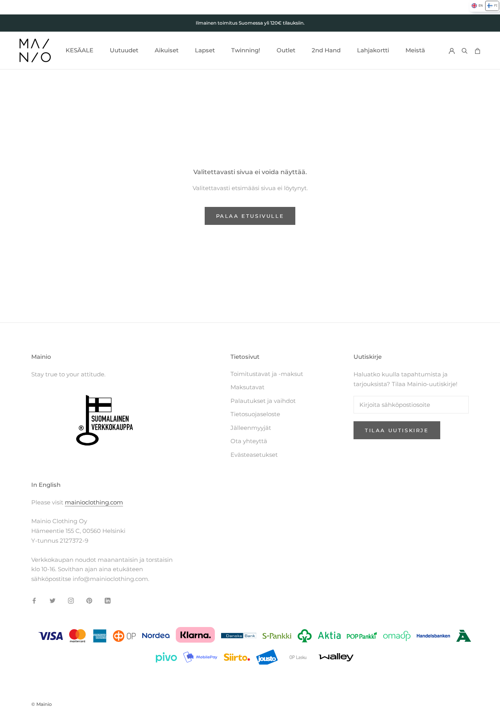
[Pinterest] (89, 601)
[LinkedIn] (108, 601)
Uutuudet (124, 50)
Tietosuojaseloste (255, 414)
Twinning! (245, 50)
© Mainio (41, 704)
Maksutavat (247, 387)
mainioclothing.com (94, 502)
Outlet (286, 50)
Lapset (205, 50)
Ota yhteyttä (248, 441)
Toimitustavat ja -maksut (266, 374)
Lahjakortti (373, 50)
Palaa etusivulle (250, 216)
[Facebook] (34, 601)
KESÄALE (79, 50)
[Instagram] (71, 601)
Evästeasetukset (254, 454)
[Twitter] (52, 601)
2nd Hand (326, 50)
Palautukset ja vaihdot (263, 400)
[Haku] (465, 50)
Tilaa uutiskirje (397, 430)
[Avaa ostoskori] (477, 50)
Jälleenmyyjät (250, 427)
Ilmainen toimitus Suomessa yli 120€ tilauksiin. (250, 23)
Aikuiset (167, 50)
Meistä (415, 50)
